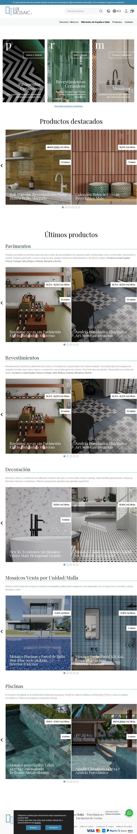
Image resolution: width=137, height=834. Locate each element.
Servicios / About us (69, 22)
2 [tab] (66, 207)
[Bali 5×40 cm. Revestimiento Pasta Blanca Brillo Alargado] (38, 167)
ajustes (38, 823)
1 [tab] (63, 207)
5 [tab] (76, 207)
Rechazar (53, 828)
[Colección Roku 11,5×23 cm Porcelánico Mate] (104, 167)
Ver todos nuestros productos (68, 106)
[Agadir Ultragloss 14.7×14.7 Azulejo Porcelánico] (104, 741)
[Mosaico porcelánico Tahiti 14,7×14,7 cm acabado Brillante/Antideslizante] (38, 741)
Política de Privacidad (124, 826)
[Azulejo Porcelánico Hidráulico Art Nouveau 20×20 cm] (104, 304)
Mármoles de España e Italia (95, 22)
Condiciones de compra (105, 826)
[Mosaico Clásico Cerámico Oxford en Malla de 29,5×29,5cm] (104, 524)
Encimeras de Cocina (89, 818)
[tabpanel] (38, 167)
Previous (1, 165)
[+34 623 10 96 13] (108, 12)
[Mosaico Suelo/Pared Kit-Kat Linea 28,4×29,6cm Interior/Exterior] (104, 633)
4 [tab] (72, 207)
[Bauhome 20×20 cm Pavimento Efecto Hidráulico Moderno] (38, 304)
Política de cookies (86, 826)
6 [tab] (79, 207)
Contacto (129, 22)
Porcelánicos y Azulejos (101, 814)
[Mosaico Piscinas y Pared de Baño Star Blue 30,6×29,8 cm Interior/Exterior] (38, 633)
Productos (117, 22)
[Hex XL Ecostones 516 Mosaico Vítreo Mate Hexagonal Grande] (38, 524)
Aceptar (33, 828)
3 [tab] (69, 207)
